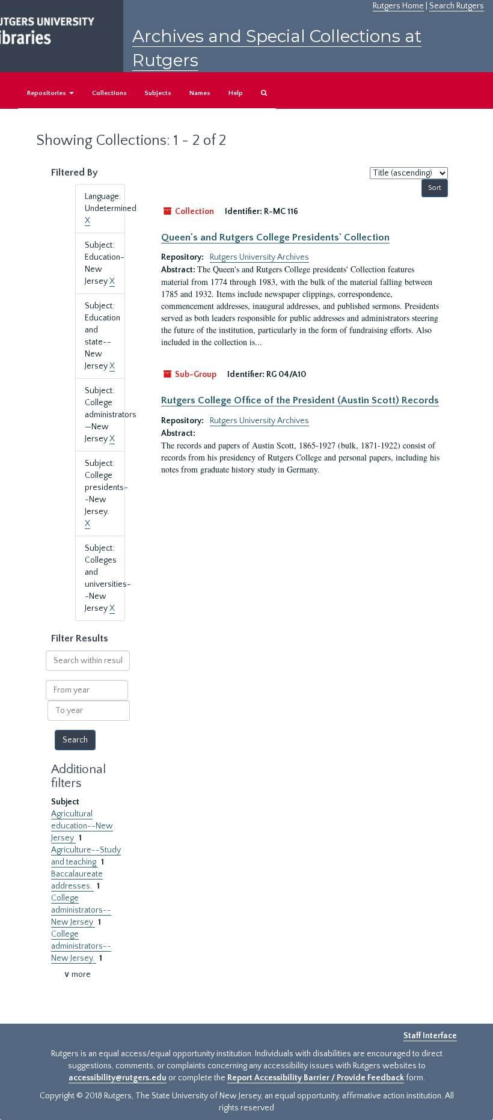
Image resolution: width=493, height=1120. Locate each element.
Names (199, 93)
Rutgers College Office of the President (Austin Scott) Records (300, 400)
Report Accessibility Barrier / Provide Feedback (315, 1078)
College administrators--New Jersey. (81, 946)
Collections (109, 93)
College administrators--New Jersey (81, 910)
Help (235, 93)
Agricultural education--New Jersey (82, 826)
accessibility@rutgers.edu (118, 1078)
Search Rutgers (456, 6)
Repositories (47, 93)
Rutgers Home (398, 6)
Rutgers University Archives (259, 257)
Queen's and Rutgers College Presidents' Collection (275, 237)
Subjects (158, 93)
